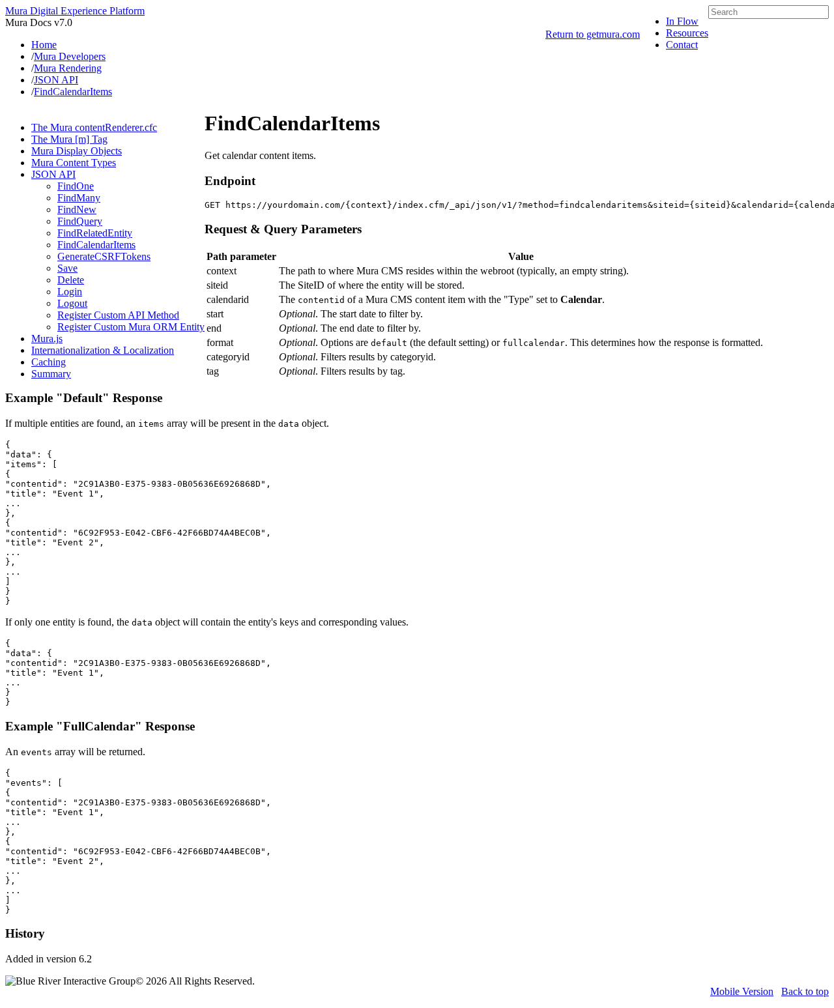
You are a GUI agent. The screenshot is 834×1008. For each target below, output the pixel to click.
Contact (682, 44)
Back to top (805, 991)
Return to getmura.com (592, 34)
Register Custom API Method (118, 315)
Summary (51, 373)
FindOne (75, 186)
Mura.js (47, 338)
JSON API (53, 174)
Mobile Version (741, 991)
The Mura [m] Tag (69, 139)
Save (67, 268)
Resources (687, 32)
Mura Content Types (73, 162)
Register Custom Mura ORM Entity (131, 326)
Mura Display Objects (76, 150)
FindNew (76, 209)
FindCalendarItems (96, 244)
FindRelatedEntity (94, 232)
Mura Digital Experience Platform (75, 10)
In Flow (682, 21)
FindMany (78, 197)
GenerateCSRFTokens (104, 256)
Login (69, 291)
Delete (70, 279)
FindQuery (79, 221)
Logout (72, 303)
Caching (48, 361)
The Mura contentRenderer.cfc (94, 127)
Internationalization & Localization (102, 350)
